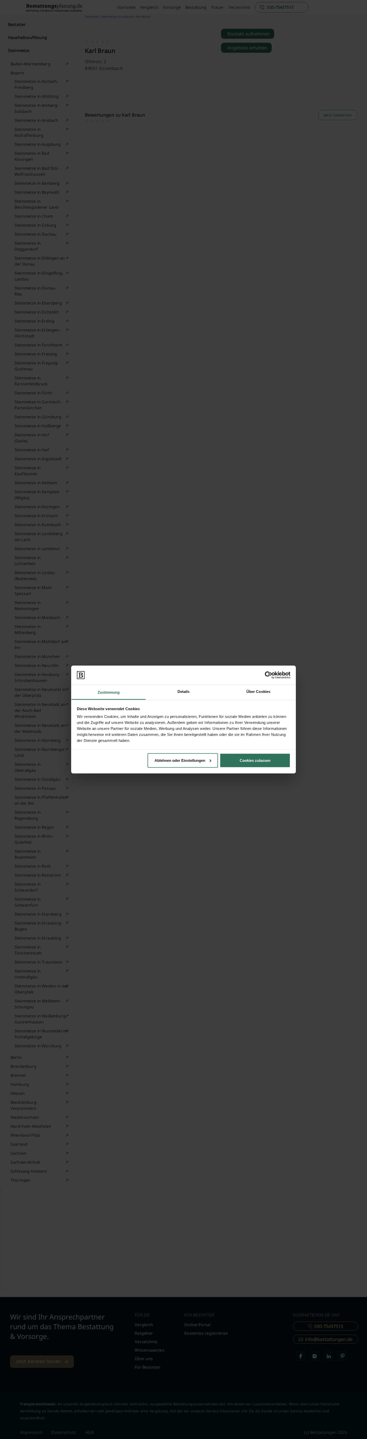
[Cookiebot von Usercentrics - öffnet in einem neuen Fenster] (268, 675)
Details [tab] (184, 691)
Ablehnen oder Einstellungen (180, 760)
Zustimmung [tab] (109, 692)
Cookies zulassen (255, 760)
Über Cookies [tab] (258, 691)
